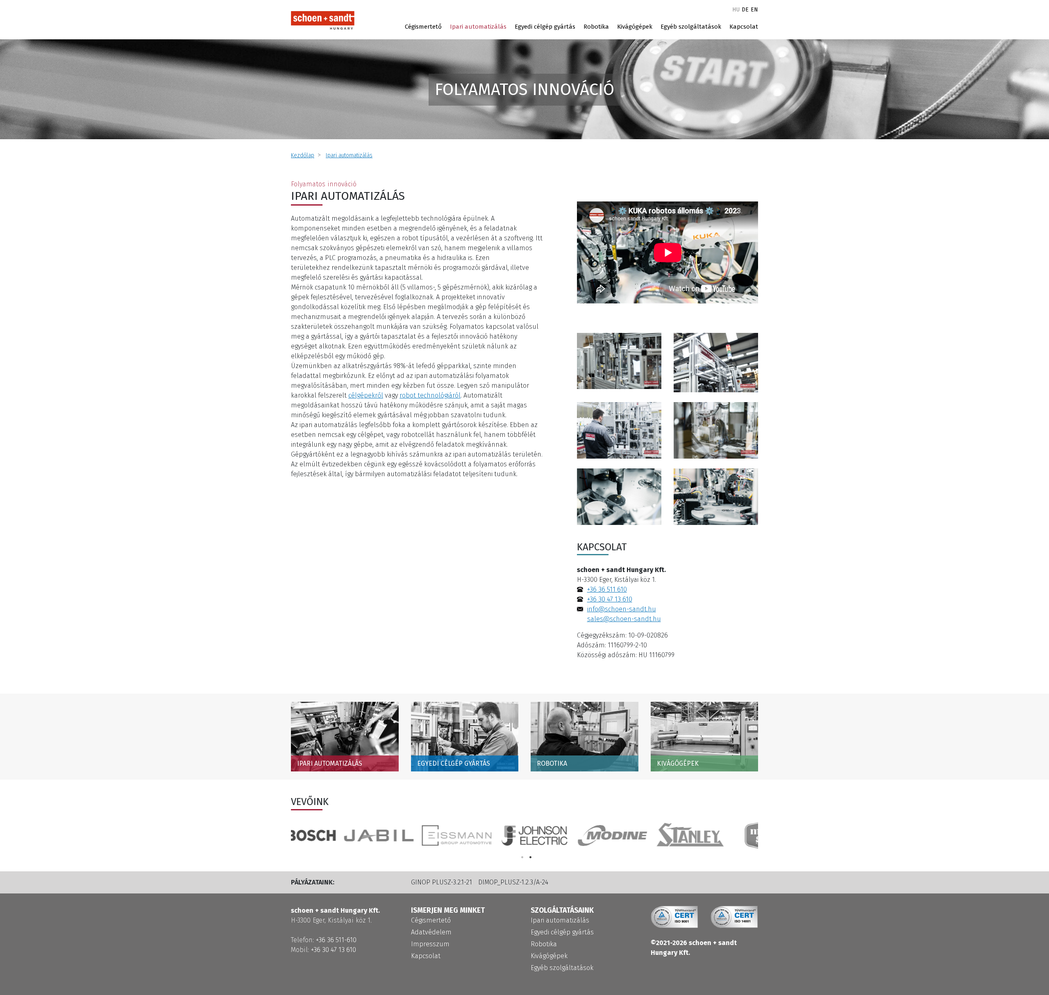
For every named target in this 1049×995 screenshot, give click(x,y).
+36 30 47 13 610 (609, 599)
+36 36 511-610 (336, 940)
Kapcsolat (743, 26)
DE (745, 9)
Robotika (596, 26)
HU (736, 9)
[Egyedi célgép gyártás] (619, 360)
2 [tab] (531, 857)
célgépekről (365, 395)
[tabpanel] (719, 835)
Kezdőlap (302, 155)
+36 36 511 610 (607, 589)
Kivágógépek (634, 26)
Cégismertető (423, 26)
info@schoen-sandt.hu (621, 609)
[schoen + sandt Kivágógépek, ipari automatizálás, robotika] (322, 20)
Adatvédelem (431, 932)
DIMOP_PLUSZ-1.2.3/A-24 (513, 882)
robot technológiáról (430, 395)
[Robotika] (619, 496)
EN (754, 9)
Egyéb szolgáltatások (691, 26)
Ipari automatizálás (478, 26)
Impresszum (430, 944)
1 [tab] (522, 857)
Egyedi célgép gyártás (545, 26)
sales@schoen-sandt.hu (624, 619)
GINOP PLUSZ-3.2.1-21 (441, 882)
